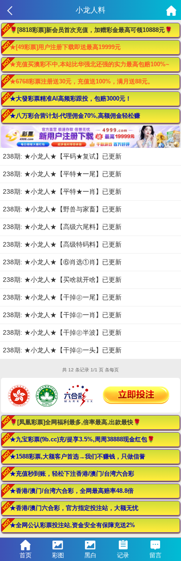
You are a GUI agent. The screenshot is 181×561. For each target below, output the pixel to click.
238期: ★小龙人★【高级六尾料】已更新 (62, 226)
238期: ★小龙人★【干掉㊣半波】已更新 (62, 332)
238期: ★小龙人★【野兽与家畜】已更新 (62, 209)
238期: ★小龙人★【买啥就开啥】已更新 (62, 279)
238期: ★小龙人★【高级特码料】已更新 (62, 244)
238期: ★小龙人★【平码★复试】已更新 (62, 156)
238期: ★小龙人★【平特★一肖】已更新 (62, 191)
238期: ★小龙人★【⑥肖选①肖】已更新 (62, 262)
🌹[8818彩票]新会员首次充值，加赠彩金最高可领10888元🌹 (91, 29)
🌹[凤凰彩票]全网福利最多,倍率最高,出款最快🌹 (75, 422)
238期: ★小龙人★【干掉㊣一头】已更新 (62, 350)
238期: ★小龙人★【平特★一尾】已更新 (62, 174)
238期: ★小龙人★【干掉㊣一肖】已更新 (62, 315)
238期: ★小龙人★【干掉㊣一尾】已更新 (62, 297)
